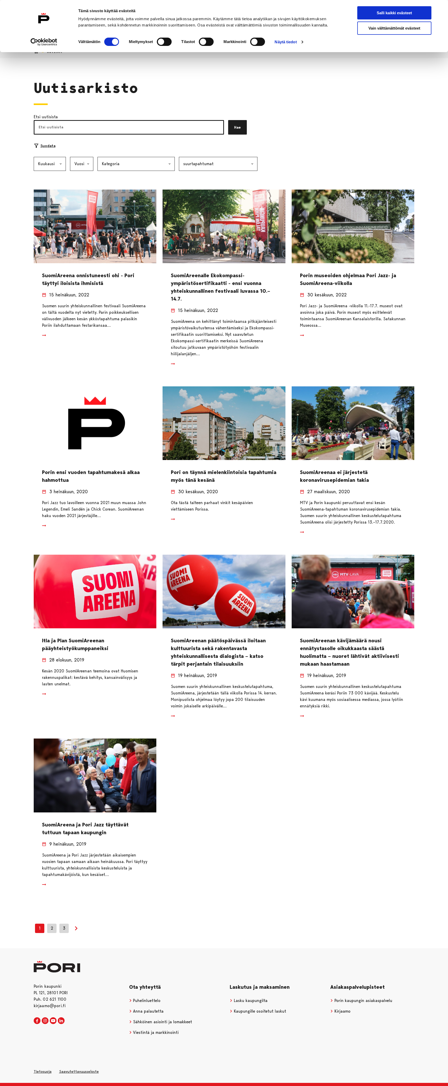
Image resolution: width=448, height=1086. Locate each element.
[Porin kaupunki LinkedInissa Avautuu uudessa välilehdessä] (61, 1021)
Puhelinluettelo (146, 1000)
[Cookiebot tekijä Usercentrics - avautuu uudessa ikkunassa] (44, 42)
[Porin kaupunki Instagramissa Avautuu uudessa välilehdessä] (45, 1021)
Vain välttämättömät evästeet (394, 28)
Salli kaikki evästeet (394, 13)
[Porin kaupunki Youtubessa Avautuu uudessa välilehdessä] (53, 1021)
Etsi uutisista (46, 116)
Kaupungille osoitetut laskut (259, 1011)
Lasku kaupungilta (250, 1000)
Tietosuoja (43, 1071)
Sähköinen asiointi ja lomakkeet (162, 1021)
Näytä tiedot (286, 42)
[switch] (164, 42)
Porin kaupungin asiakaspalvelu (362, 1000)
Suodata (47, 145)
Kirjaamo (342, 1011)
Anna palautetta (148, 1011)
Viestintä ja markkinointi (155, 1032)
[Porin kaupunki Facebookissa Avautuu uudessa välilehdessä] (37, 1021)
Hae (237, 127)
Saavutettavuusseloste (79, 1071)
